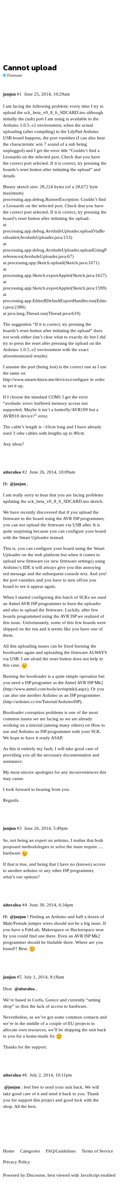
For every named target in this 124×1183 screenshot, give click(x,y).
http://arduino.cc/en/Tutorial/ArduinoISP (42, 701)
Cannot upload (30, 67)
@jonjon (18, 484)
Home (8, 1151)
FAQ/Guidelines (61, 1151)
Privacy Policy (16, 1161)
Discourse (35, 1175)
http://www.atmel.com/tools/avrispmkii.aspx (46, 689)
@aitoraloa (24, 989)
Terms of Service (97, 1151)
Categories (30, 1151)
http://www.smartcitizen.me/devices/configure (46, 379)
